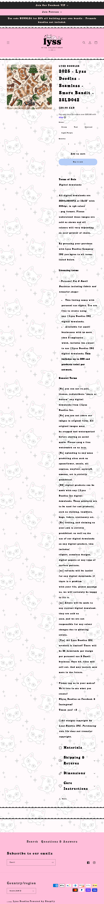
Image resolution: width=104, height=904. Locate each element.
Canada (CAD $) (15, 890)
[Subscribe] (52, 862)
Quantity (62, 138)
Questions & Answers (59, 841)
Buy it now (78, 162)
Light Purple (67, 133)
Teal (76, 127)
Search (32, 841)
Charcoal (88, 127)
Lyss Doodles (21, 901)
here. (84, 448)
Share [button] (64, 799)
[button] (8, 43)
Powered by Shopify (42, 901)
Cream (64, 127)
